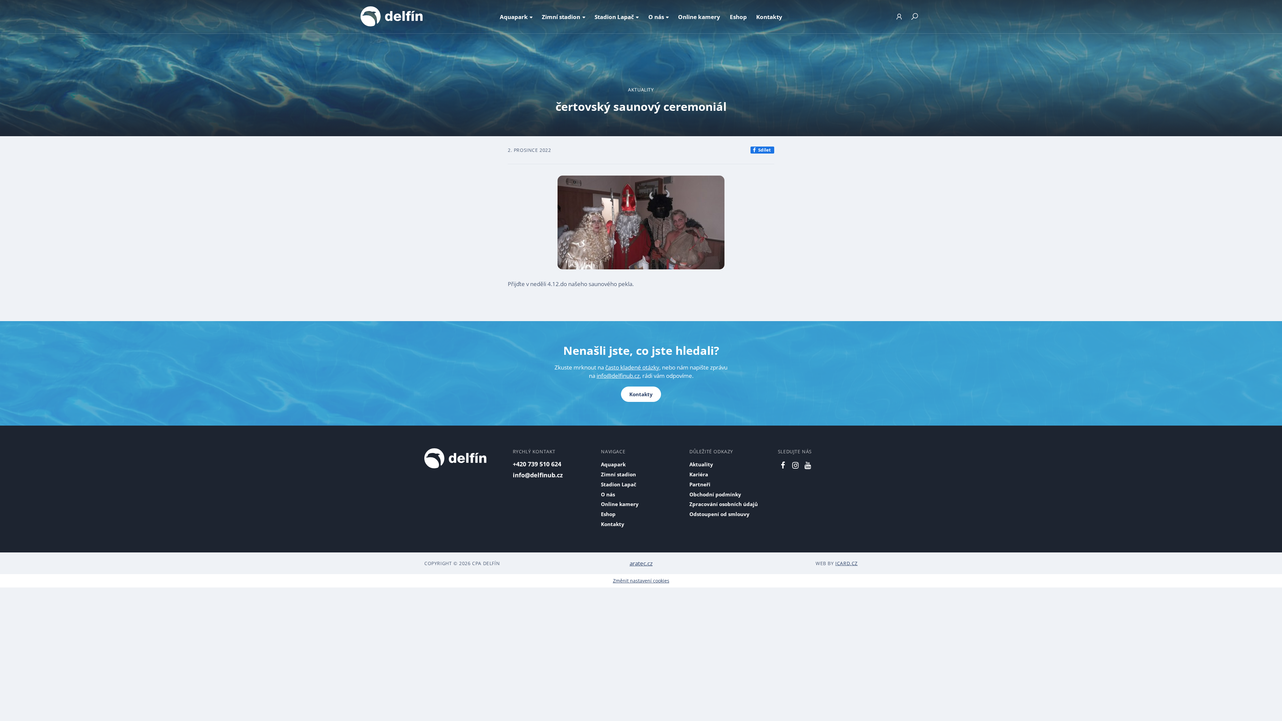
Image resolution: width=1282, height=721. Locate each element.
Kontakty (641, 394)
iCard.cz (846, 563)
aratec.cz (641, 563)
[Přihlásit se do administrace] (1275, 714)
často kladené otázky (632, 367)
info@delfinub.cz (618, 376)
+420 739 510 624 (537, 464)
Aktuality (641, 89)
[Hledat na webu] (914, 17)
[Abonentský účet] (899, 17)
